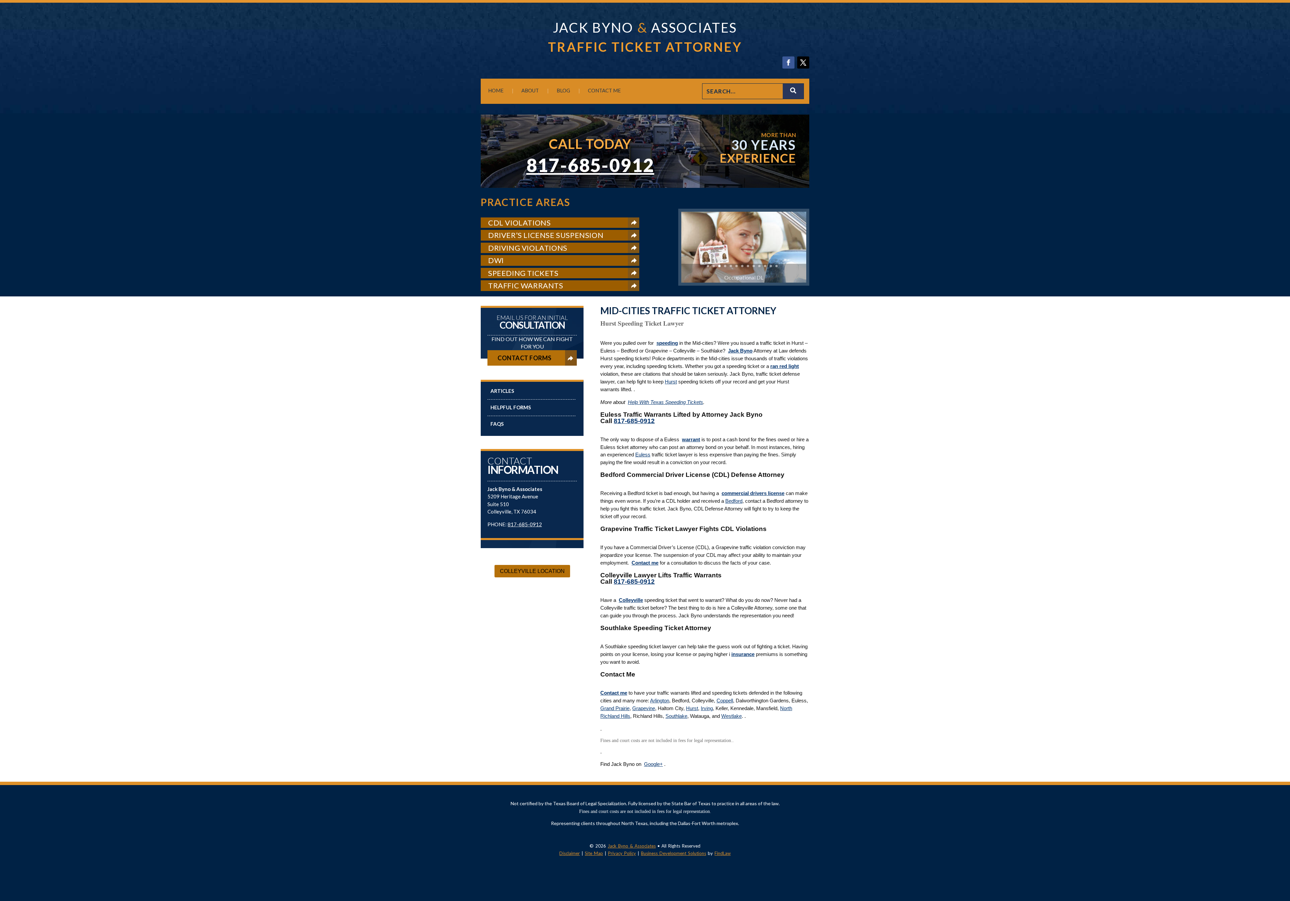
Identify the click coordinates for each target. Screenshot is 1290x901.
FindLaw (723, 853)
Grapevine (643, 708)
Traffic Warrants (525, 285)
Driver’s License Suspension (545, 235)
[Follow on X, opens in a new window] (803, 62)
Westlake (731, 716)
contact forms (525, 358)
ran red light (784, 366)
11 (765, 266)
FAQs (497, 424)
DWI (496, 260)
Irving (707, 708)
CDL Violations (519, 222)
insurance (743, 654)
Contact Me (604, 90)
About (530, 90)
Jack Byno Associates (645, 27)
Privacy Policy (622, 853)
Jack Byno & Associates (632, 846)
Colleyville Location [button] (532, 571)
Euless (642, 454)
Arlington (659, 700)
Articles (502, 391)
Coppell (725, 700)
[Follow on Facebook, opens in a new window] (788, 62)
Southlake (676, 716)
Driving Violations (527, 247)
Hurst (671, 381)
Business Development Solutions (673, 853)
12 (771, 266)
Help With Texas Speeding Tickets (665, 402)
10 (759, 266)
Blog (563, 90)
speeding (667, 343)
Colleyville (631, 600)
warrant (691, 439)
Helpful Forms (510, 407)
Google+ (653, 764)
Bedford (733, 501)
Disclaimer (569, 853)
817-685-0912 (590, 165)
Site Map (594, 853)
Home (496, 90)
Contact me (645, 563)
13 (776, 266)
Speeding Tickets (523, 273)
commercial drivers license (753, 493)
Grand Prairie (615, 708)
